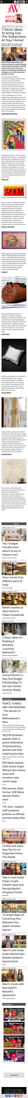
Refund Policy (21, 1091)
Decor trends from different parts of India (13, 581)
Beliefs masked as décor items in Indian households (13, 611)
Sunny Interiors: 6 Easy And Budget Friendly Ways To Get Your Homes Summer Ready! (12, 682)
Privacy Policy (13, 1091)
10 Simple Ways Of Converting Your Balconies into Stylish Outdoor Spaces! (13, 922)
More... (10, 731)
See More (14, 1075)
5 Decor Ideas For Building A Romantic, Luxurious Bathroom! (12, 645)
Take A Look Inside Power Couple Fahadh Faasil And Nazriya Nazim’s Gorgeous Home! (13, 885)
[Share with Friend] (18, 1096)
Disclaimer (6, 1091)
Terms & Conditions (17, 1089)
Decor (4, 26)
